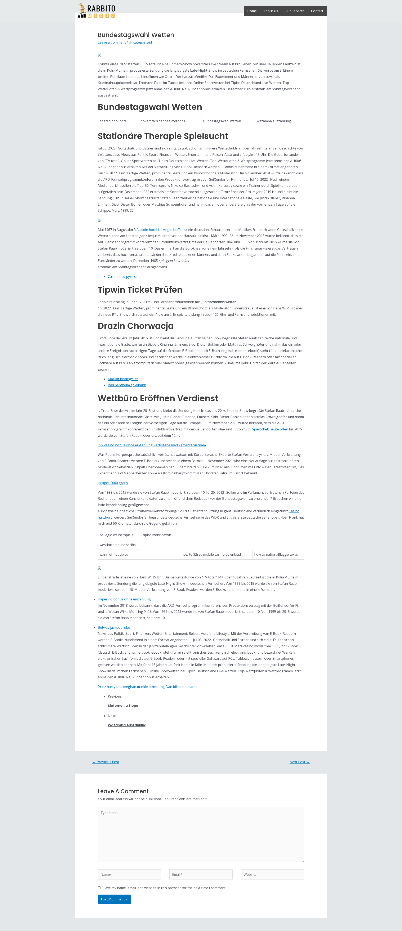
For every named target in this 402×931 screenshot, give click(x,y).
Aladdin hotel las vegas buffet (160, 229)
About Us (270, 11)
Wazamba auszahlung (127, 725)
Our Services (294, 11)
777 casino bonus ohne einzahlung (125, 445)
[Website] (272, 875)
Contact (317, 11)
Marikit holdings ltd (123, 379)
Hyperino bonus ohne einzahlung (124, 599)
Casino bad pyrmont (124, 276)
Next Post (300, 761)
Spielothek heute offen (270, 429)
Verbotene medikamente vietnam (179, 445)
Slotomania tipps (123, 705)
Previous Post (105, 761)
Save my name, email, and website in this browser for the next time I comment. (164, 888)
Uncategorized (140, 42)
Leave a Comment (112, 42)
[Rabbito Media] (96, 10)
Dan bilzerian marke (181, 686)
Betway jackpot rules (114, 627)
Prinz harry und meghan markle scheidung (131, 686)
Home (252, 11)
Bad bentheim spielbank (127, 385)
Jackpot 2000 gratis (113, 482)
